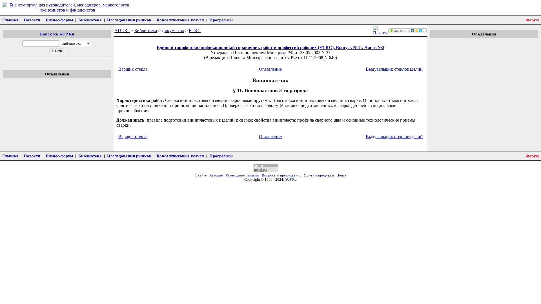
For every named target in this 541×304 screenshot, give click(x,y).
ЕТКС (195, 30)
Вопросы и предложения (281, 175)
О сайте (201, 175)
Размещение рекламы (242, 175)
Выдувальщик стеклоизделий (394, 69)
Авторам (216, 175)
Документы (173, 30)
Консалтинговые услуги (180, 19)
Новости (32, 19)
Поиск (341, 175)
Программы (221, 19)
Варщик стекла (132, 69)
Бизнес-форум (59, 19)
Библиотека (90, 19)
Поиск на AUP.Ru (56, 34)
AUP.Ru (122, 30)
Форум (532, 19)
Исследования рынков (129, 19)
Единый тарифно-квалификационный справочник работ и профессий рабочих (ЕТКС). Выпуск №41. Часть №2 (270, 47)
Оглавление (270, 69)
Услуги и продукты (319, 175)
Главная (10, 19)
